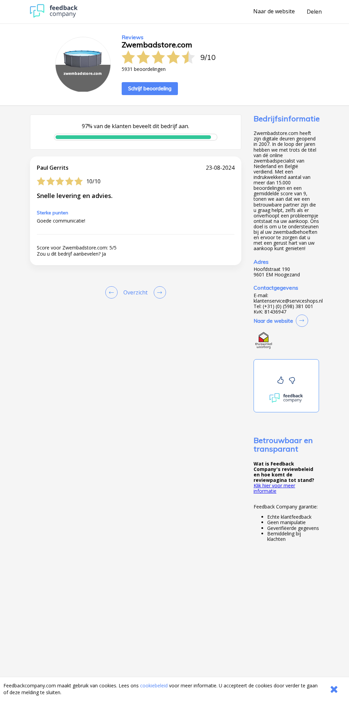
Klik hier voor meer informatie (274, 488)
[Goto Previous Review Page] (112, 292)
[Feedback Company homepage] (54, 16)
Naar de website (274, 11)
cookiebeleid (154, 685)
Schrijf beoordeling (149, 88)
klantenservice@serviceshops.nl (288, 301)
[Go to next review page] (158, 292)
